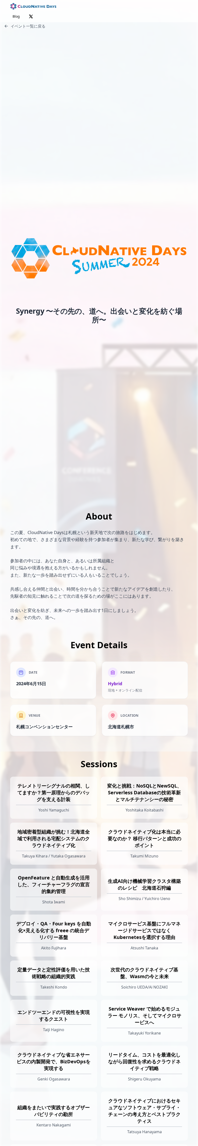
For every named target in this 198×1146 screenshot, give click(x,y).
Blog (16, 16)
